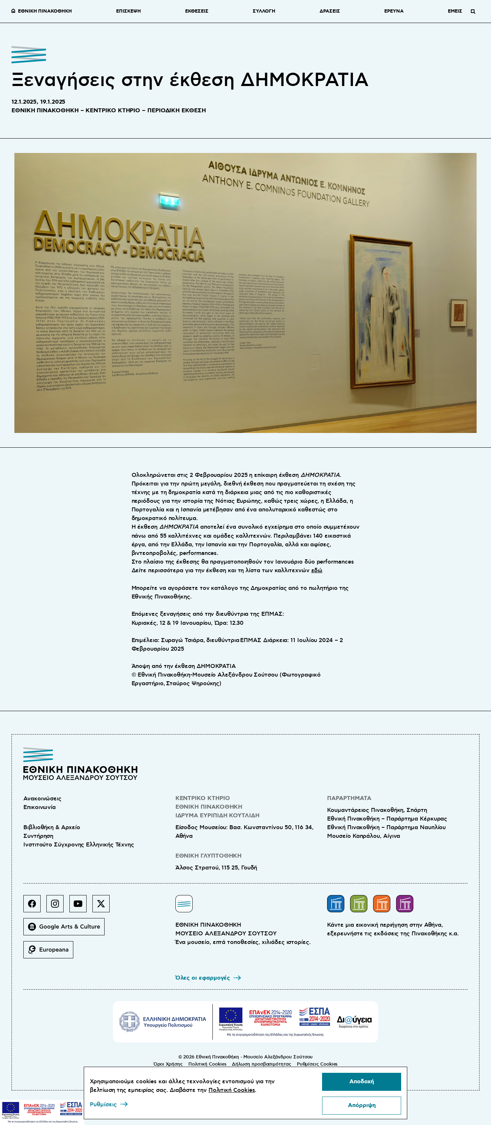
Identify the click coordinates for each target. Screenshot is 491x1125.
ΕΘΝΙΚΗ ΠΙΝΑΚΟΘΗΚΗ (45, 11)
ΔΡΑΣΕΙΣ (330, 11)
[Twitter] (103, 906)
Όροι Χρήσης (168, 1064)
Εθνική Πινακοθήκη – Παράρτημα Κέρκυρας (387, 818)
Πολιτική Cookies (207, 1064)
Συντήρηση (38, 836)
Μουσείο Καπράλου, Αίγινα (363, 836)
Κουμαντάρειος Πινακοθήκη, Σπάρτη (377, 810)
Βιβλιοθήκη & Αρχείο (51, 827)
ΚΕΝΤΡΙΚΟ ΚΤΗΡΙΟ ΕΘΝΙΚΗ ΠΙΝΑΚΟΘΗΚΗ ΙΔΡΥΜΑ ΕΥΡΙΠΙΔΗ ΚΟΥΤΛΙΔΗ (217, 807)
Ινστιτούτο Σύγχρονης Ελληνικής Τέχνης (78, 844)
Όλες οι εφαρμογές (202, 978)
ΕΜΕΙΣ (455, 11)
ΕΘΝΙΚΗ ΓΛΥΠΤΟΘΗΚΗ (208, 856)
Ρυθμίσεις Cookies (317, 1064)
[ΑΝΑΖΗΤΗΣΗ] (473, 11)
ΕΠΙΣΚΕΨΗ (128, 11)
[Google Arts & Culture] (66, 929)
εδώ (317, 570)
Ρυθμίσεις (103, 1104)
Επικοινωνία (39, 807)
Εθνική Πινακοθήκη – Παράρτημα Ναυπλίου (386, 827)
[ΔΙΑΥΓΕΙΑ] (354, 1021)
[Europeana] (51, 952)
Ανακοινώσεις (42, 798)
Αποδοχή (361, 1081)
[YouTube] (80, 906)
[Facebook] (34, 906)
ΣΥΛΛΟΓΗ (264, 11)
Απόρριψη (362, 1105)
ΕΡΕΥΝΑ (394, 11)
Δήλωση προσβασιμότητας (261, 1064)
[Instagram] (57, 906)
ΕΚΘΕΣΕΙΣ (196, 11)
